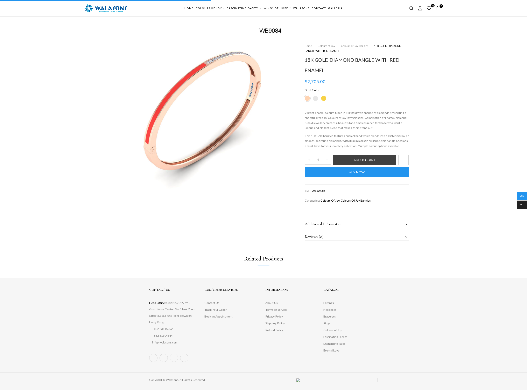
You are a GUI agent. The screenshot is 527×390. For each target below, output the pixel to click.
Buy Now (357, 172)
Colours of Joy (326, 46)
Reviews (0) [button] (314, 236)
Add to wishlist (403, 160)
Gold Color (312, 90)
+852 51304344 (162, 335)
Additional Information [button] (324, 224)
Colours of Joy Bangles (354, 46)
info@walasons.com (164, 342)
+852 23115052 (162, 328)
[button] (439, 8)
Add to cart (364, 160)
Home (308, 46)
